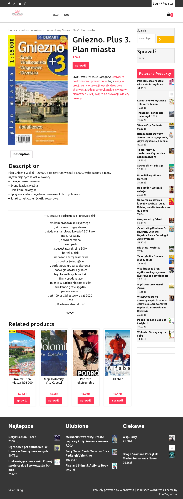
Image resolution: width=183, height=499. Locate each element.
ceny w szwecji (90, 85)
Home (12, 30)
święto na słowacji (107, 94)
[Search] (165, 39)
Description (21, 154)
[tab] (21, 154)
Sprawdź (80, 65)
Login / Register (163, 3)
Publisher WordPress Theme (155, 490)
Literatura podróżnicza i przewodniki (39, 30)
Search (141, 30)
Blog (66, 15)
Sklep (56, 15)
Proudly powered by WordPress (114, 490)
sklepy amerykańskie (100, 89)
